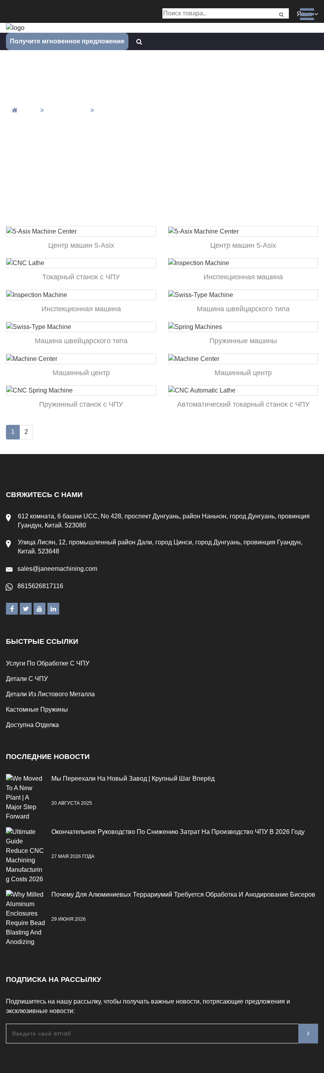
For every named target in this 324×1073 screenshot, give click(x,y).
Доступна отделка (32, 725)
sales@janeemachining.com (57, 568)
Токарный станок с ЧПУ (81, 277)
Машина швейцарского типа (243, 309)
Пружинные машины (243, 341)
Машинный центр (81, 373)
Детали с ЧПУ (27, 678)
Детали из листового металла (50, 694)
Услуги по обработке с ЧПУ (47, 663)
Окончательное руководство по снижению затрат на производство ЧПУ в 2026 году (178, 831)
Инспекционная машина (243, 277)
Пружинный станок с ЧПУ (81, 404)
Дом (29, 110)
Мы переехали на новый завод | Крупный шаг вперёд (133, 778)
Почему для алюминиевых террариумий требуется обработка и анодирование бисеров (183, 894)
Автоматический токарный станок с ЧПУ (243, 404)
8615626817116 (40, 586)
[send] (308, 1033)
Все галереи (67, 110)
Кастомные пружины (37, 709)
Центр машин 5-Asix (81, 245)
